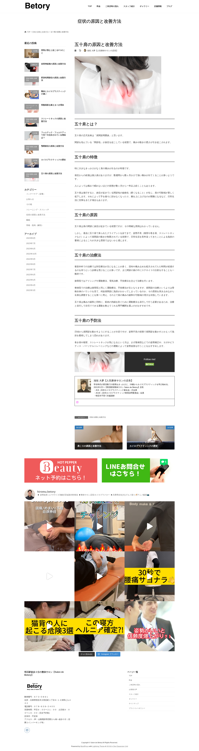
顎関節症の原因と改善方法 (52, 146)
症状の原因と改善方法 (97, 417)
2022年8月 (30, 264)
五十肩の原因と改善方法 (51, 173)
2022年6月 (30, 274)
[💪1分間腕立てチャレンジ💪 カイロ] (99, 526)
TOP (130, 676)
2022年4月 (30, 285)
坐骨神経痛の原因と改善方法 (53, 64)
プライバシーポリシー (137, 708)
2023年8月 (30, 238)
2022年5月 (30, 280)
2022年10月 (31, 254)
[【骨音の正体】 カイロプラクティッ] (99, 576)
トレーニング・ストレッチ (37, 209)
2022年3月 (30, 290)
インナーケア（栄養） (35, 194)
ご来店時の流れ (134, 685)
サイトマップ (134, 703)
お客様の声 (133, 689)
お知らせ (30, 199)
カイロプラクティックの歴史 (53, 160)
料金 (130, 680)
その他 (29, 204)
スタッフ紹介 (134, 694)
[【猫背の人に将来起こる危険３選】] (49, 626)
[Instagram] (77, 402)
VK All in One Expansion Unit (117, 746)
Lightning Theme (98, 746)
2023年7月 (30, 243)
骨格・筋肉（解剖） (34, 225)
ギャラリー (133, 699)
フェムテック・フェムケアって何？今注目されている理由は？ (53, 135)
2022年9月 (30, 259)
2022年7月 (30, 269)
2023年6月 (30, 248)
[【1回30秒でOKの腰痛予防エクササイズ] (150, 576)
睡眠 (28, 220)
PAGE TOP (192, 725)
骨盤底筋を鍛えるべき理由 (52, 105)
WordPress (84, 746)
